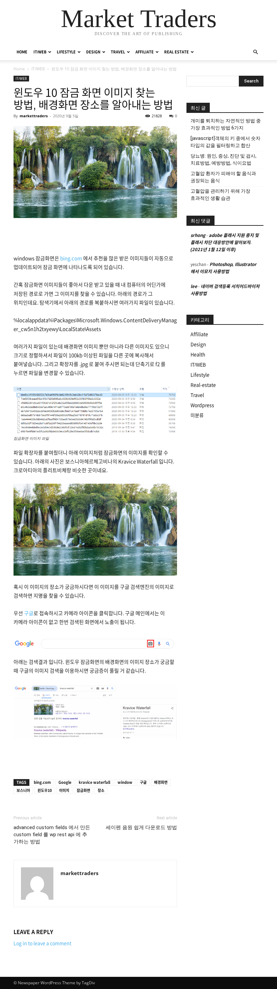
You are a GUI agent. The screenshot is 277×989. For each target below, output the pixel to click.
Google (64, 782)
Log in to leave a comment (42, 943)
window (125, 782)
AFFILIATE (144, 52)
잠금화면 (83, 790)
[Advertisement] (95, 237)
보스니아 (23, 790)
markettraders (34, 115)
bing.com (71, 258)
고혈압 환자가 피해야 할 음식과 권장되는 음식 (223, 177)
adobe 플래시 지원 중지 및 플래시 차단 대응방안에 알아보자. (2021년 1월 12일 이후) (225, 242)
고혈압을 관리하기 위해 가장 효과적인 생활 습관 (220, 194)
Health (198, 354)
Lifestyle (200, 374)
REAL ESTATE (176, 52)
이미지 (64, 790)
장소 (101, 790)
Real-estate (203, 385)
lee (194, 286)
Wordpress (202, 405)
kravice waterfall (94, 782)
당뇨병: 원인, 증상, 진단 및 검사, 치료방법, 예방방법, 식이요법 (223, 159)
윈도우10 (44, 790)
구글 (28, 613)
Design (198, 344)
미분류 (197, 415)
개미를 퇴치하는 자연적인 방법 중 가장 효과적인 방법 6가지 (226, 124)
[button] (255, 52)
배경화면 (161, 782)
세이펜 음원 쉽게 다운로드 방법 (141, 827)
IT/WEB (39, 52)
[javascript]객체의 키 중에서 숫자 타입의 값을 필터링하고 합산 (225, 142)
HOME (22, 52)
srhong (198, 235)
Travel (197, 395)
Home (19, 69)
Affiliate (199, 334)
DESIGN (93, 52)
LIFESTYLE (66, 52)
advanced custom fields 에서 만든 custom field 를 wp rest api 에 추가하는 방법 (52, 834)
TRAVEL (118, 52)
